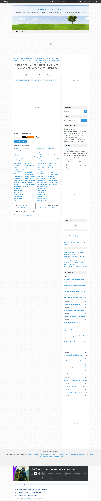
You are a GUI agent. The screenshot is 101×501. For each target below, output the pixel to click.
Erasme (66, 234)
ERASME (75, 166)
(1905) (71, 260)
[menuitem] (15, 31)
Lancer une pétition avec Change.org (74, 240)
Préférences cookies (58, 456)
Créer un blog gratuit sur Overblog (36, 454)
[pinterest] (57, 1)
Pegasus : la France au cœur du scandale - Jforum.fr (80, 330)
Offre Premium (90, 454)
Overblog (60, 451)
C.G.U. (67, 454)
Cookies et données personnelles (45, 456)
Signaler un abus (61, 454)
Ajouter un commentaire (27, 215)
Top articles (47, 454)
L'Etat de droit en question (47, 58)
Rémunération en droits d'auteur (78, 454)
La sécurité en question (38, 60)
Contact (23, 31)
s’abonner (36, 478)
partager (46, 478)
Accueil (15, 31)
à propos (55, 478)
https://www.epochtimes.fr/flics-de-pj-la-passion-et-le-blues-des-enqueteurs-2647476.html (36, 80)
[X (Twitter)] (55, 1)
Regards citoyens (50, 9)
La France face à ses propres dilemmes (26, 58)
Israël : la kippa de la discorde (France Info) (77, 316)
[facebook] (52, 1)
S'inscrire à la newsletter (20, 141)
